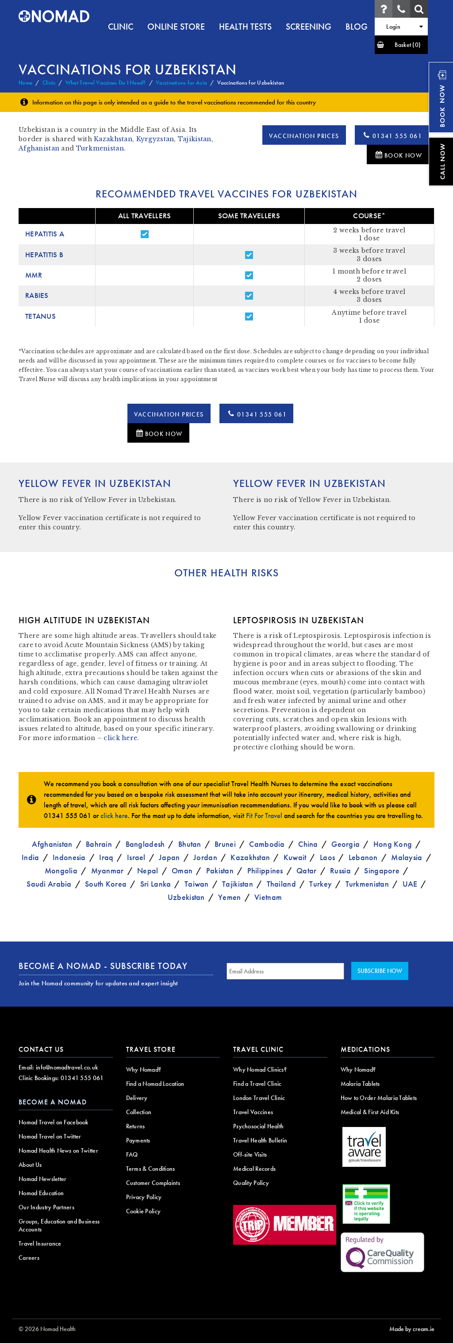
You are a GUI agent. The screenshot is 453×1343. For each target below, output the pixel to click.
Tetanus (40, 316)
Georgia (345, 844)
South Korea (106, 884)
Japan (169, 857)
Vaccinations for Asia (181, 82)
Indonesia (69, 857)
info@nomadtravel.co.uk (67, 1067)
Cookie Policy (143, 1211)
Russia (340, 870)
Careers (29, 1258)
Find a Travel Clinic (257, 1084)
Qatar (306, 870)
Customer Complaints (153, 1183)
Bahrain (99, 844)
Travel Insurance (40, 1243)
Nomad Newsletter (42, 1179)
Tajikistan (194, 139)
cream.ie (423, 1329)
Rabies (37, 295)
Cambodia (266, 844)
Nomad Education (41, 1193)
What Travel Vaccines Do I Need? (105, 82)
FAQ (132, 1154)
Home (25, 82)
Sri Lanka (155, 884)
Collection (139, 1112)
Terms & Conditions (150, 1169)
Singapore (381, 870)
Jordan (205, 857)
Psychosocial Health (258, 1126)
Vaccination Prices (304, 136)
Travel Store (151, 1049)
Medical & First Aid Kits (370, 1112)
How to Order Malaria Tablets (379, 1098)
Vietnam (268, 897)
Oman (182, 870)
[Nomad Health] (54, 16)
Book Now (403, 155)
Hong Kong (392, 844)
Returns (135, 1126)
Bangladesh (145, 844)
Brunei (225, 844)
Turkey (320, 884)
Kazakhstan (113, 139)
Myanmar (107, 870)
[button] (401, 44)
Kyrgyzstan (155, 139)
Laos (327, 857)
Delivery (137, 1098)
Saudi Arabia (49, 884)
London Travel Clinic (259, 1098)
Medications (365, 1049)
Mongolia (61, 870)
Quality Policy (251, 1183)
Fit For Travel (264, 815)
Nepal (147, 870)
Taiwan (196, 884)
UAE (410, 884)
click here (120, 738)
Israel (136, 857)
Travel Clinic (258, 1049)
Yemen (229, 897)
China (308, 844)
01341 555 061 (397, 136)
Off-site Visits (250, 1154)
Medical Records (254, 1169)
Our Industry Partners (46, 1207)
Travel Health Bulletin (260, 1140)
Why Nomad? (143, 1069)
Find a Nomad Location (155, 1084)
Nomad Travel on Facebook (53, 1122)
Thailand (281, 884)
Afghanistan (39, 148)
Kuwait (295, 857)
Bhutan (189, 844)
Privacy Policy (144, 1197)
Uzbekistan (186, 897)
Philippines (265, 870)
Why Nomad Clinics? (260, 1069)
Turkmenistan (100, 148)
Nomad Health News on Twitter (58, 1150)
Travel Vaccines (253, 1112)
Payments (138, 1140)
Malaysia (406, 857)
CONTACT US (41, 1049)
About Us (30, 1165)
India (30, 857)
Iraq (106, 857)
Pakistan (220, 870)
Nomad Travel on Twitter (50, 1136)
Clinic (49, 82)
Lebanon (363, 857)
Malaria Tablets (360, 1084)
